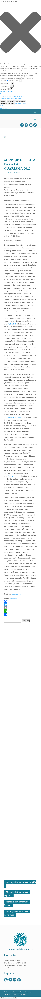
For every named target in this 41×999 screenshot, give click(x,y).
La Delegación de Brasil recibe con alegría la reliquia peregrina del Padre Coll (20, 758)
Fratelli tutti (12, 324)
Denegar (10, 101)
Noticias (17, 173)
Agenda (7, 994)
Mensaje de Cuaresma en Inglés (21, 882)
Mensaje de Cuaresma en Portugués (17, 913)
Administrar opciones (7, 91)
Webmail (23, 994)
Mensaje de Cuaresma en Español (17, 894)
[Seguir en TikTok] (35, 125)
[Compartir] (20, 614)
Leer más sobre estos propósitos (10, 99)
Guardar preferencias (7, 103)
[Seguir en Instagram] (22, 125)
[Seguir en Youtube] (31, 125)
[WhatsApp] (20, 611)
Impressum (3, 108)
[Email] (20, 607)
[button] (20, 32)
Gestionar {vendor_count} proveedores (12, 96)
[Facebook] (20, 601)
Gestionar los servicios (7, 94)
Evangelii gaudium (14, 417)
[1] (11, 274)
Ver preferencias (20, 101)
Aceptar (3, 101)
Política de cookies (6, 106)
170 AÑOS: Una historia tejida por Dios (20, 673)
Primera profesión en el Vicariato (18, 815)
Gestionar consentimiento (9, 998)
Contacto (15, 994)
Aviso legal (28, 992)
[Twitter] (20, 604)
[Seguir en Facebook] (26, 125)
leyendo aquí (17, 594)
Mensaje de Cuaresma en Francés (17, 903)
